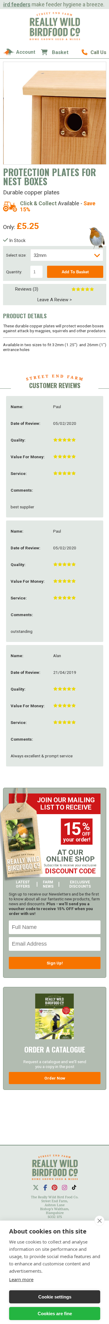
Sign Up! (55, 963)
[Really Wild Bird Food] (54, 38)
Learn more (21, 1279)
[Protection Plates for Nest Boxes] (55, 113)
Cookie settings (54, 1296)
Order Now (54, 1078)
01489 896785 (94, 52)
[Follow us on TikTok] (74, 1187)
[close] (99, 1221)
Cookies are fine (55, 1313)
